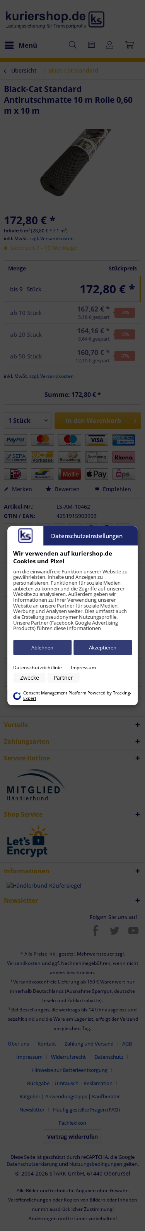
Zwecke (29, 677)
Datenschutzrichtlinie (37, 667)
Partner (63, 677)
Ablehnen (42, 647)
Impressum (83, 667)
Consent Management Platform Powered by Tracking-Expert (77, 695)
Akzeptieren (102, 647)
